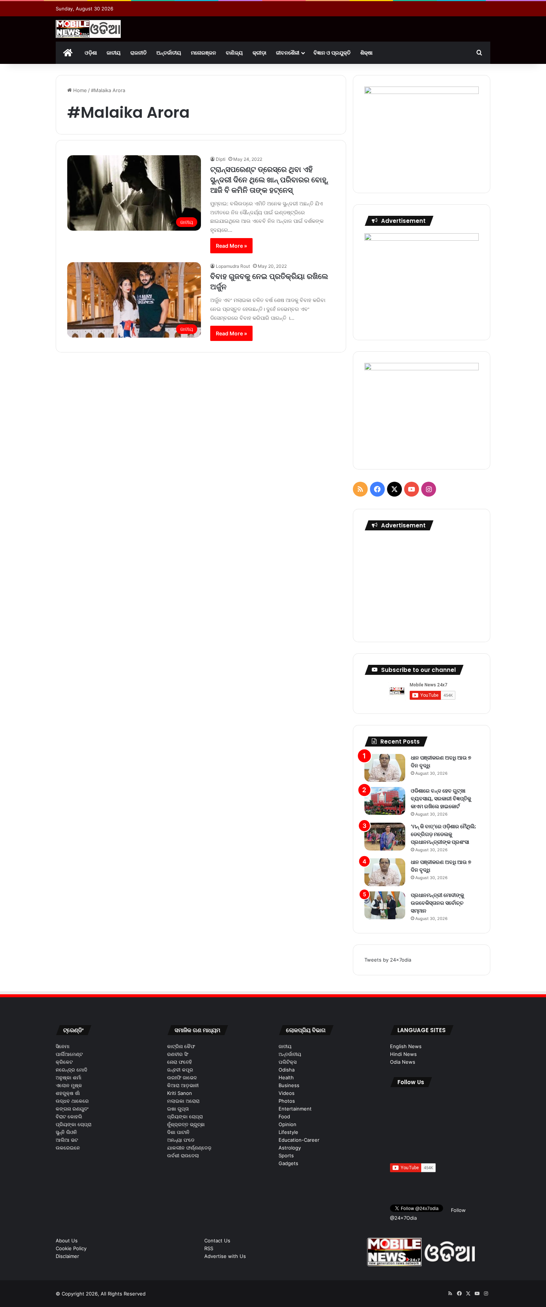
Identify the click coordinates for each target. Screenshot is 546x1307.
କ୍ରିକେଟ (64, 1062)
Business (289, 1085)
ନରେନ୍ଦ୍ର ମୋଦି (71, 1070)
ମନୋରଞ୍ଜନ (203, 52)
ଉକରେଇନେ (68, 1148)
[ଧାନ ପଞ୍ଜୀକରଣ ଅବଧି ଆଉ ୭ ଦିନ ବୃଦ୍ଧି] (384, 768)
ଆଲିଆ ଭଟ (67, 1140)
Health (286, 1077)
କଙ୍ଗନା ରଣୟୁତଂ (72, 1109)
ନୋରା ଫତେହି (179, 1062)
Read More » (231, 246)
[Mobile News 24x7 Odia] (88, 29)
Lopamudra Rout (233, 266)
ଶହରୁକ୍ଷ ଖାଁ (68, 1093)
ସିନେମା (62, 1046)
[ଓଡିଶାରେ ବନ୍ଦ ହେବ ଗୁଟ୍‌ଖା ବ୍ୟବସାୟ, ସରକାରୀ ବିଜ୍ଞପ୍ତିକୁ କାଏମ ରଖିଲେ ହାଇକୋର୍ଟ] (384, 801)
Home (79, 90)
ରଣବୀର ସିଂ (177, 1054)
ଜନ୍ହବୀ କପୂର (180, 1070)
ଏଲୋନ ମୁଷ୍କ (69, 1085)
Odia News (402, 1062)
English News (406, 1046)
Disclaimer (67, 1256)
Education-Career (299, 1140)
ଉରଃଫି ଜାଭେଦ (182, 1077)
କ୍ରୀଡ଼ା (259, 52)
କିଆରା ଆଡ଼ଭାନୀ (183, 1085)
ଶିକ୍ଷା (366, 52)
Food (284, 1116)
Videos (287, 1093)
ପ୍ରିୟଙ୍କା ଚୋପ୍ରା (73, 1124)
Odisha (287, 1070)
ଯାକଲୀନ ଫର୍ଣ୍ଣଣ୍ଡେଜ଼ (189, 1148)
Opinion (287, 1124)
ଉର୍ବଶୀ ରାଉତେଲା (183, 1155)
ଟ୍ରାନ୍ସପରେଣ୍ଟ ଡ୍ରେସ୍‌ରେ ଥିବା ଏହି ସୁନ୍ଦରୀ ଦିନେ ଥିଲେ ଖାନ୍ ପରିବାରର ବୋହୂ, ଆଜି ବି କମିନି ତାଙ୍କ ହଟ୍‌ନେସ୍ (269, 179)
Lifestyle (288, 1132)
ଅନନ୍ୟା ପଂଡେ (181, 1140)
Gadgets (288, 1163)
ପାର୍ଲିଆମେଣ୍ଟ (69, 1054)
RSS (208, 1248)
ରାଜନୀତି (138, 52)
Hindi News (403, 1054)
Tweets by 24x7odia (387, 960)
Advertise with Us (225, 1256)
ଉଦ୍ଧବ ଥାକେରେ (72, 1101)
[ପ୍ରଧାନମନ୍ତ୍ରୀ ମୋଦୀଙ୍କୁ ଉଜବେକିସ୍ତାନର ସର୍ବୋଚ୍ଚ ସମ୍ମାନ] (384, 905)
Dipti (220, 159)
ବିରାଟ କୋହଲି (69, 1116)
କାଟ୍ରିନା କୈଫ (181, 1046)
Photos (287, 1101)
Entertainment (295, 1109)
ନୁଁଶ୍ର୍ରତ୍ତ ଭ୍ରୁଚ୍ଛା (186, 1124)
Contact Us (217, 1240)
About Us (67, 1240)
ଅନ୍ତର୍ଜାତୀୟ (168, 52)
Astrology (290, 1148)
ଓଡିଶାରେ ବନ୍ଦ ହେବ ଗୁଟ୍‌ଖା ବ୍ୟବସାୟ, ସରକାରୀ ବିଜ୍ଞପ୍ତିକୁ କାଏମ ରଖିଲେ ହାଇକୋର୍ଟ (441, 798)
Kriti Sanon (179, 1093)
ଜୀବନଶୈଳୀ (287, 52)
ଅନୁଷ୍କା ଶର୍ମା (68, 1077)
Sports (286, 1155)
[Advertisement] (421, 584)
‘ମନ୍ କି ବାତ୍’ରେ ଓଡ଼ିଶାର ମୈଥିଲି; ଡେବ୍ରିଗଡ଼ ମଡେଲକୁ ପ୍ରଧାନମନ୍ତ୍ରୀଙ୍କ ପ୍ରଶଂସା (443, 834)
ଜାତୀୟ (114, 52)
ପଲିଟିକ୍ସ (287, 1062)
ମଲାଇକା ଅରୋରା (183, 1101)
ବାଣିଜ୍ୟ (234, 52)
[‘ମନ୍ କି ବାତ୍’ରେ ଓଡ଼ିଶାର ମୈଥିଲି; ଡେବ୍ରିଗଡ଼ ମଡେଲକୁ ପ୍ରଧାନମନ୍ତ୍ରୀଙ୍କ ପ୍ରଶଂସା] (384, 837)
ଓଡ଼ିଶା (91, 52)
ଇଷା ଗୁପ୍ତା (178, 1109)
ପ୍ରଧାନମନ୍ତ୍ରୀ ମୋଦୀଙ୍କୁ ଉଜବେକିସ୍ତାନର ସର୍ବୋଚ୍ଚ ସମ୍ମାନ (437, 902)
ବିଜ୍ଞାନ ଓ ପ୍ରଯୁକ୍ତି (332, 52)
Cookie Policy (71, 1248)
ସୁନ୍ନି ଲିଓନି (66, 1132)
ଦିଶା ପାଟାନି (178, 1132)
